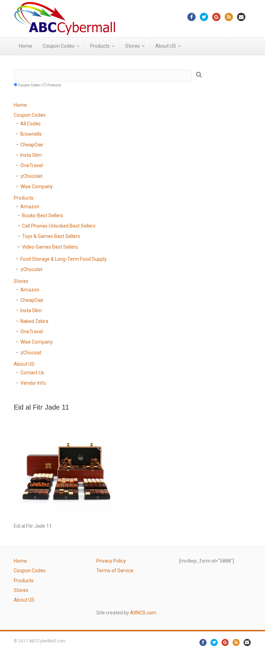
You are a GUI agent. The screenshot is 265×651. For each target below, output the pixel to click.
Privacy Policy (111, 561)
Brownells (31, 134)
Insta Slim (31, 155)
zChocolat (31, 176)
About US (165, 46)
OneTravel (31, 165)
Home (25, 46)
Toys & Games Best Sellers (51, 236)
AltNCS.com (143, 612)
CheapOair (31, 144)
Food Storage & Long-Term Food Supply (63, 259)
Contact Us (32, 372)
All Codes (30, 123)
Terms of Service (115, 570)
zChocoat (30, 352)
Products (100, 46)
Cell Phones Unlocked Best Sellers (59, 226)
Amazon (29, 206)
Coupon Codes (59, 46)
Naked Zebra (34, 321)
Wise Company (36, 186)
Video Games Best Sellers (50, 247)
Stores (132, 46)
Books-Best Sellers (42, 215)
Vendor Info (33, 383)
